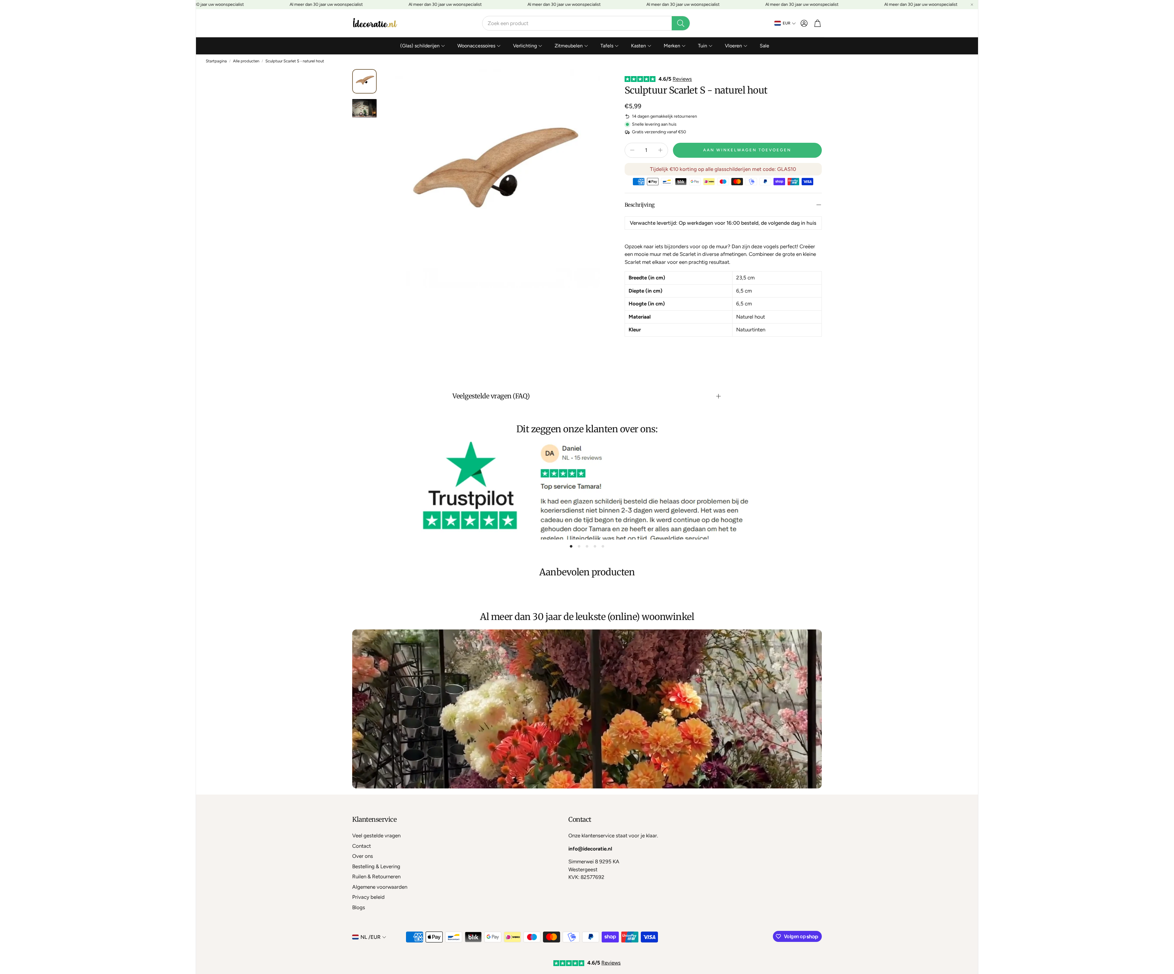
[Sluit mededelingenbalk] (971, 4)
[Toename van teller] (660, 150)
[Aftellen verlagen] (632, 150)
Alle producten (246, 61)
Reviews (682, 79)
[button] (586, 23)
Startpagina (216, 61)
